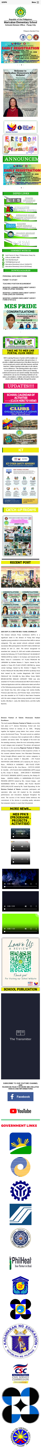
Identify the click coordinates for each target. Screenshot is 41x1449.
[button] (3, 52)
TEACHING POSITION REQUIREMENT (17, 284)
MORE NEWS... (20, 809)
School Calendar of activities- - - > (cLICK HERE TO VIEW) (21, 398)
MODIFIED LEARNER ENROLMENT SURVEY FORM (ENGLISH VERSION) (19, 293)
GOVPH (4, 2)
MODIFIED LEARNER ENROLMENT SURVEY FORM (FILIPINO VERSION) (19, 288)
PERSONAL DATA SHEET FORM (15, 276)
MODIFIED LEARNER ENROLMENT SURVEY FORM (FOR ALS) (19, 299)
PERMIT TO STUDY (10, 280)
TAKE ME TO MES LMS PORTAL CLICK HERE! (20, 352)
